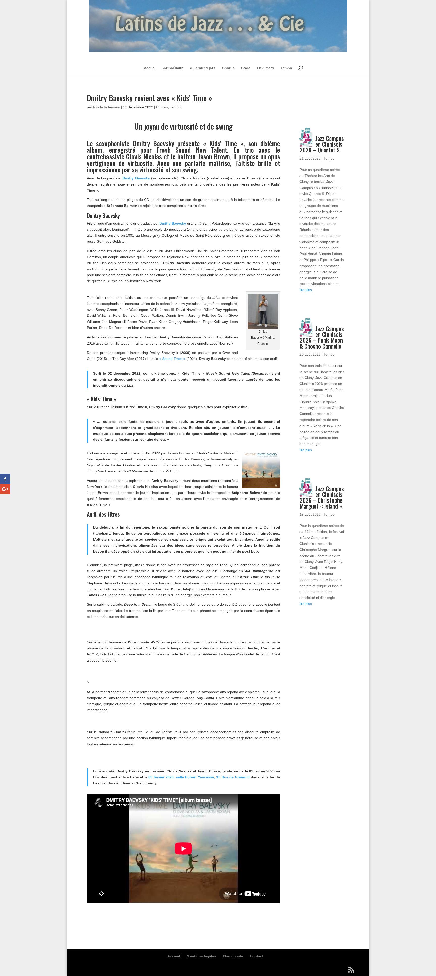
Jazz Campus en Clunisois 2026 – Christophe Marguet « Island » (321, 497)
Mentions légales (201, 956)
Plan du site (233, 956)
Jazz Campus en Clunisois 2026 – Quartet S (321, 144)
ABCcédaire (173, 68)
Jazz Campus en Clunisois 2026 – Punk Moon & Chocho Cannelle (321, 337)
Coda (245, 68)
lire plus (305, 290)
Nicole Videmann (106, 107)
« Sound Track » (172, 359)
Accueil (150, 68)
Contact (256, 956)
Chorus (228, 68)
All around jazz (202, 68)
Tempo (286, 68)
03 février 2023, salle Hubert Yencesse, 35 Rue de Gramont (199, 777)
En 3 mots (265, 68)
